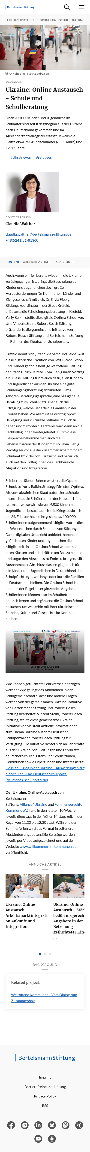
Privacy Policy (45, 1096)
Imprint (45, 1077)
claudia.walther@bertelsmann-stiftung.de (38, 234)
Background (64, 262)
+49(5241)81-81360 (22, 240)
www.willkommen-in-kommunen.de (48, 846)
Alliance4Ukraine (33, 804)
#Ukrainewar (20, 157)
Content (13, 262)
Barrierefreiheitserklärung (45, 1086)
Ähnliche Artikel (36, 262)
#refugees (44, 157)
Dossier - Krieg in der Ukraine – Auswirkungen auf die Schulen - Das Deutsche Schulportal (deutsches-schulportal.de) (45, 774)
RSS (45, 1105)
